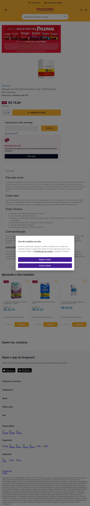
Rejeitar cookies (45, 259)
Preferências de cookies (43, 251)
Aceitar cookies (45, 266)
